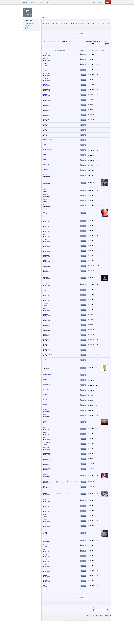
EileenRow (46, 549)
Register (27, 29)
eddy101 (45, 270)
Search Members (107, 42)
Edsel (44, 414)
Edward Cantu (46, 463)
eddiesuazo (46, 255)
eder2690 (45, 304)
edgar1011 (46, 319)
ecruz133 (45, 194)
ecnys (44, 182)
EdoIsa (45, 404)
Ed (44, 212)
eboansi (45, 129)
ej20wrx (45, 575)
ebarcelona (46, 119)
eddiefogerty (46, 250)
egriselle (45, 525)
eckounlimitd (46, 169)
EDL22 (45, 399)
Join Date (90, 50)
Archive (106, 615)
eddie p (45, 245)
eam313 (45, 69)
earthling (45, 94)
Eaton (44, 104)
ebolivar (45, 134)
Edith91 (45, 379)
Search (27, 27)
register (100, 2)
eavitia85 (45, 109)
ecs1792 (45, 199)
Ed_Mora (45, 481)
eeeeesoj (45, 486)
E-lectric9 (45, 58)
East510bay (46, 99)
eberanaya (45, 124)
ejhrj (44, 585)
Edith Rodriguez (47, 374)
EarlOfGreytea (46, 89)
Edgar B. (45, 314)
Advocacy (40, 2)
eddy (44, 265)
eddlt (44, 260)
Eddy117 (45, 277)
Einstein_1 (46, 555)
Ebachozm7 (46, 114)
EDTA (44, 433)
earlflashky (46, 79)
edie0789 (45, 359)
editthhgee (46, 389)
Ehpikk (45, 544)
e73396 (45, 64)
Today (32, 2)
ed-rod (44, 220)
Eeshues (45, 493)
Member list (28, 25)
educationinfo (46, 453)
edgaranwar (46, 339)
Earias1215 (46, 74)
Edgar (44, 309)
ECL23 (45, 174)
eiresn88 (45, 560)
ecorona (45, 189)
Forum (49, 2)
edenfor (45, 299)
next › (81, 33)
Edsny (44, 421)
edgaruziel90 (46, 349)
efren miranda (46, 510)
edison (45, 367)
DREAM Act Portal (98, 615)
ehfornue (45, 532)
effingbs (45, 505)
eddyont (45, 289)
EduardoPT (46, 448)
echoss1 (45, 159)
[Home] (27, 16)
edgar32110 (46, 329)
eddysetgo (45, 294)
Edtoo (44, 438)
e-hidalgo (45, 53)
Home (25, 2)
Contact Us (89, 615)
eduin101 (45, 458)
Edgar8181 (46, 334)
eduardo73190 (47, 443)
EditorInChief (46, 384)
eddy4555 (45, 284)
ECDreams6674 (47, 149)
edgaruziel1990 (47, 344)
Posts (97, 50)
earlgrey (45, 84)
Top (110, 615)
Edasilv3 (45, 235)
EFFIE (44, 499)
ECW (44, 204)
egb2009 (45, 520)
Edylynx (45, 474)
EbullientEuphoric (48, 139)
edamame (45, 225)
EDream (45, 409)
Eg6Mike (45, 515)
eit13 (44, 565)
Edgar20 (45, 324)
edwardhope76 (47, 468)
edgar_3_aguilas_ (47, 354)
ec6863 (45, 144)
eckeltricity (46, 164)
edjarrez (45, 394)
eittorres (45, 570)
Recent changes (29, 23)
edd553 (45, 240)
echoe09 (45, 154)
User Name (46, 50)
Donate (108, 2)
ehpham (45, 539)
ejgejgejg (45, 580)
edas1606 (45, 230)
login (94, 2)
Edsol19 (45, 428)
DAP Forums (44, 17)
